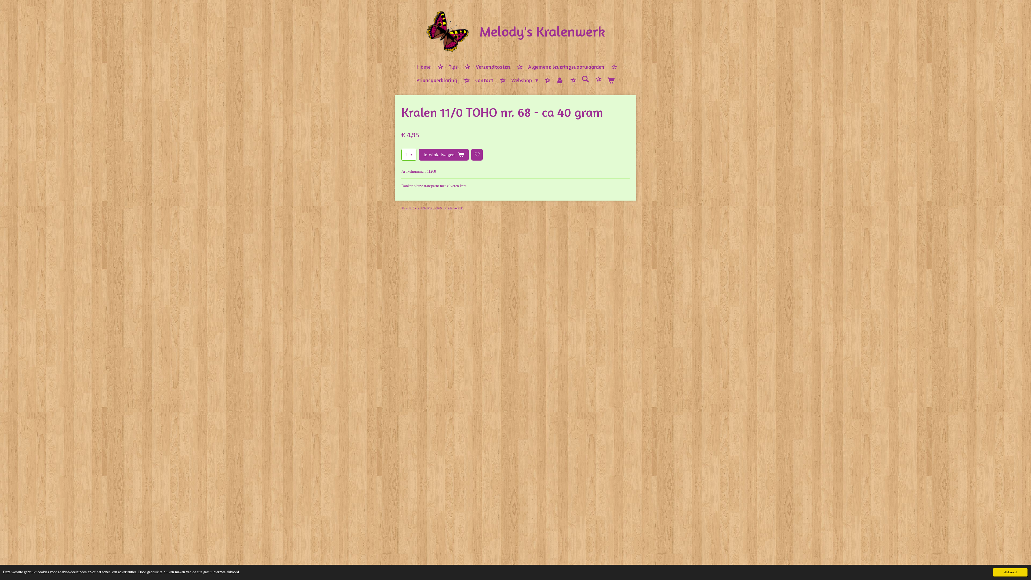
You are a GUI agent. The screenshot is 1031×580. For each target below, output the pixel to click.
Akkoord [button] (1010, 572)
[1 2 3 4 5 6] (408, 155)
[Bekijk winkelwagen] (611, 80)
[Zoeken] (585, 79)
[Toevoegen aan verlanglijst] (477, 155)
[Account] (560, 80)
